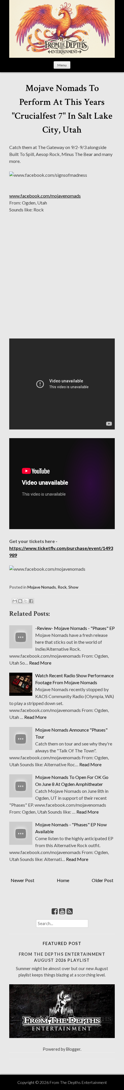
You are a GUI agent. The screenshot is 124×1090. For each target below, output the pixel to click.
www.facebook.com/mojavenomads (45, 195)
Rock (62, 587)
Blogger (73, 1049)
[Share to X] (26, 601)
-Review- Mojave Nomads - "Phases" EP (75, 628)
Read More (40, 662)
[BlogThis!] (20, 601)
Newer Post (22, 880)
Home (63, 880)
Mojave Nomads (41, 587)
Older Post (102, 880)
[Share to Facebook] (31, 601)
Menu (62, 65)
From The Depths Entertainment (78, 1082)
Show (73, 587)
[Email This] (15, 601)
